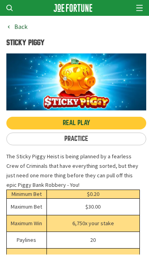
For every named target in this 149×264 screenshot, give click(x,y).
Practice (76, 138)
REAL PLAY (76, 123)
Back (20, 27)
